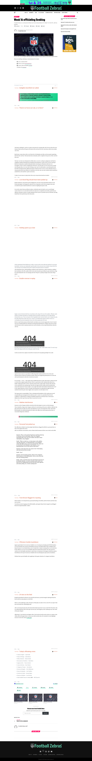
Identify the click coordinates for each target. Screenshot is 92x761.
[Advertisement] (36, 76)
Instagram (24, 67)
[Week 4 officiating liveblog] (35, 698)
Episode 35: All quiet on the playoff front (68, 28)
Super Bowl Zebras (57, 12)
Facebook (30, 65)
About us (26, 12)
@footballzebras (28, 63)
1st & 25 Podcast (41, 12)
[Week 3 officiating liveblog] (21, 698)
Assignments (31, 12)
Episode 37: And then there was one (67, 22)
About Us (30, 754)
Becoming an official (49, 12)
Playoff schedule (64, 12)
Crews (36, 12)
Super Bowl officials (59, 754)
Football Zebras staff (22, 726)
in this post (29, 617)
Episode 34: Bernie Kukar (65, 31)
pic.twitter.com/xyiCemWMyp (31, 98)
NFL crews (40, 754)
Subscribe (45, 713)
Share (18, 105)
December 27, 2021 (49, 100)
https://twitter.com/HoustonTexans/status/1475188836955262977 (40, 416)
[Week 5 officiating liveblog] (50, 698)
